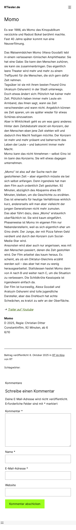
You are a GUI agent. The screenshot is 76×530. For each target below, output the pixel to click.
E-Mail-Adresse (16, 468)
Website (10, 485)
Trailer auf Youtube (20, 309)
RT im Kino (58, 355)
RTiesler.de (12, 7)
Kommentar (14, 411)
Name (10, 452)
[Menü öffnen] (70, 7)
